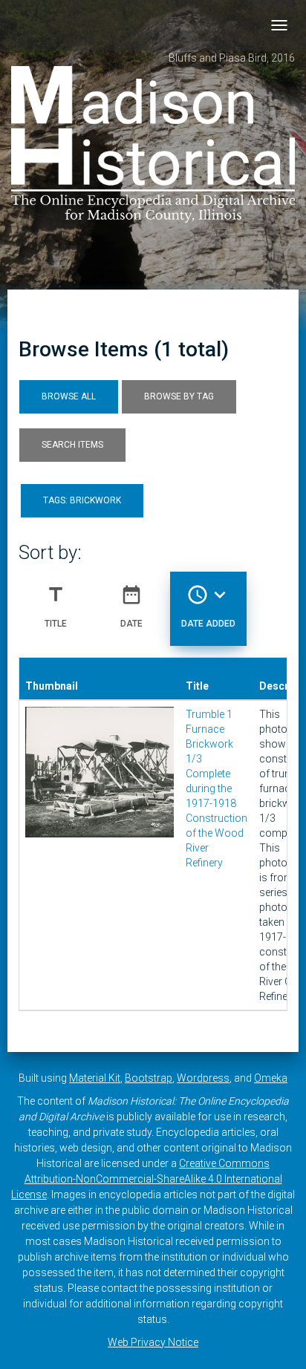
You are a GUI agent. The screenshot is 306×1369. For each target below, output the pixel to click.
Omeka (270, 1078)
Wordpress (203, 1078)
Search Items (72, 445)
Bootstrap (148, 1078)
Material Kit (94, 1078)
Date (131, 606)
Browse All (69, 396)
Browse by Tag (179, 396)
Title (56, 606)
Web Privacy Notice (153, 1342)
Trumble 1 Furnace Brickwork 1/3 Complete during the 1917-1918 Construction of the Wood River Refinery (216, 788)
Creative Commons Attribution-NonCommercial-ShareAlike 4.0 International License (146, 1178)
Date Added (208, 606)
